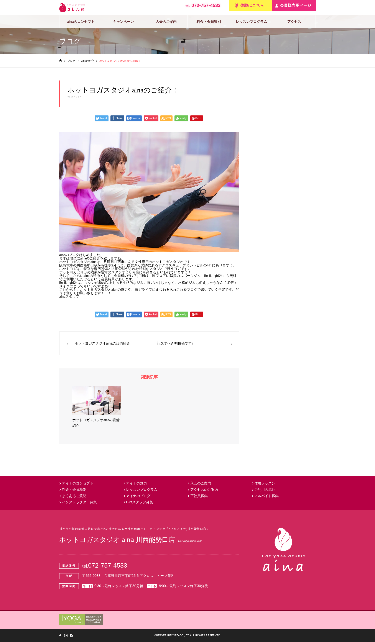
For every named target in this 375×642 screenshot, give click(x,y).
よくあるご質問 (74, 496)
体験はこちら (252, 5)
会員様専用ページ (295, 5)
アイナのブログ (138, 496)
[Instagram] (66, 635)
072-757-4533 (203, 5)
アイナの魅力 (136, 483)
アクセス (294, 21)
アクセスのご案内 (204, 489)
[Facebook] (60, 635)
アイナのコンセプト (77, 483)
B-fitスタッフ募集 (139, 502)
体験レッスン (264, 483)
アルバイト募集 (266, 496)
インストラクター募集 (79, 502)
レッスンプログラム (251, 21)
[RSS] (71, 635)
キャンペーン (123, 21)
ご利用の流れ (264, 489)
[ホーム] (60, 60)
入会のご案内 (166, 21)
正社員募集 (199, 496)
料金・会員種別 (209, 21)
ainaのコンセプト (81, 21)
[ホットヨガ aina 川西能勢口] (72, 7)
